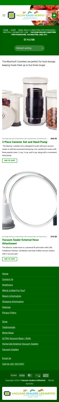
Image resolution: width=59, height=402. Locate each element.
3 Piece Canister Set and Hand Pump (24, 142)
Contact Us (7, 279)
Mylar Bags (8, 332)
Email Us (6, 358)
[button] (4, 15)
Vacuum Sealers (10, 349)
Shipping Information (13, 301)
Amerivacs (7, 284)
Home (5, 30)
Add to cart (9, 161)
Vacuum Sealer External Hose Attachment (20, 241)
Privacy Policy (9, 312)
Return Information (11, 296)
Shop (13, 30)
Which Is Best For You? (13, 290)
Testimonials (8, 327)
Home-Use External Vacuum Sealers (20, 344)
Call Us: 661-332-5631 (13, 364)
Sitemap (6, 307)
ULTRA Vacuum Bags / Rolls (16, 338)
